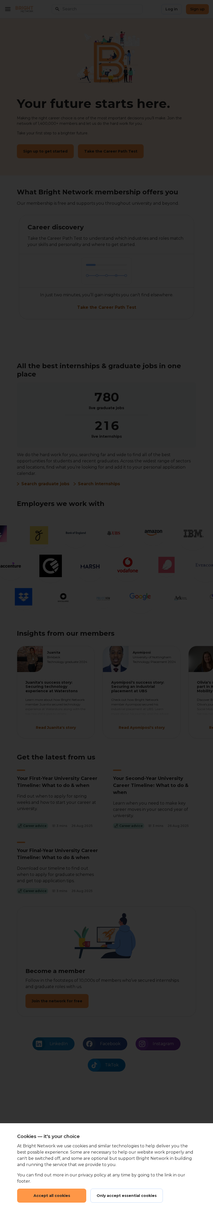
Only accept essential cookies (127, 1195)
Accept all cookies (52, 1195)
